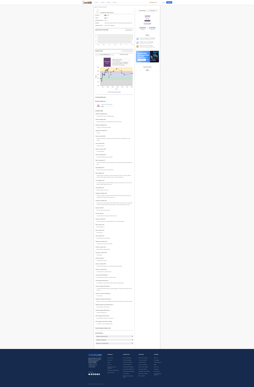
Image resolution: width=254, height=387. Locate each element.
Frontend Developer (127, 364)
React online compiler (143, 373)
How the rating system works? (114, 92)
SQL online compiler (142, 369)
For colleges (156, 360)
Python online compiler (143, 367)
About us (156, 358)
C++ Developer (126, 373)
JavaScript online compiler (144, 371)
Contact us (156, 369)
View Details (112, 25)
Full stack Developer (127, 360)
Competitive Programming (113, 370)
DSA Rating (152, 10)
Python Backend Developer (128, 371)
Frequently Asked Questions (157, 374)
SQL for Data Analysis (127, 362)
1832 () (107, 61)
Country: (97, 17)
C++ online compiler (142, 360)
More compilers (141, 376)
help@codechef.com (92, 365)
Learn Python (110, 358)
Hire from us (156, 367)
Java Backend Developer (128, 367)
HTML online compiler (142, 358)
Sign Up (169, 2)
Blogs (155, 364)
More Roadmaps (110, 372)
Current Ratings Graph (104, 54)
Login (163, 2)
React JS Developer (127, 358)
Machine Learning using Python (128, 376)
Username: (97, 15)
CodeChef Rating (142, 10)
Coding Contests (157, 362)
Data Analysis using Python (128, 369)
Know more (122, 64)
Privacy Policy (157, 371)
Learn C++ (109, 364)
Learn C (109, 362)
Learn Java (109, 360)
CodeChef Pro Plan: (99, 25)
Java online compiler (142, 364)
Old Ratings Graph (124, 54)
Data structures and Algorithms (111, 367)
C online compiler (142, 362)
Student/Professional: (99, 20)
